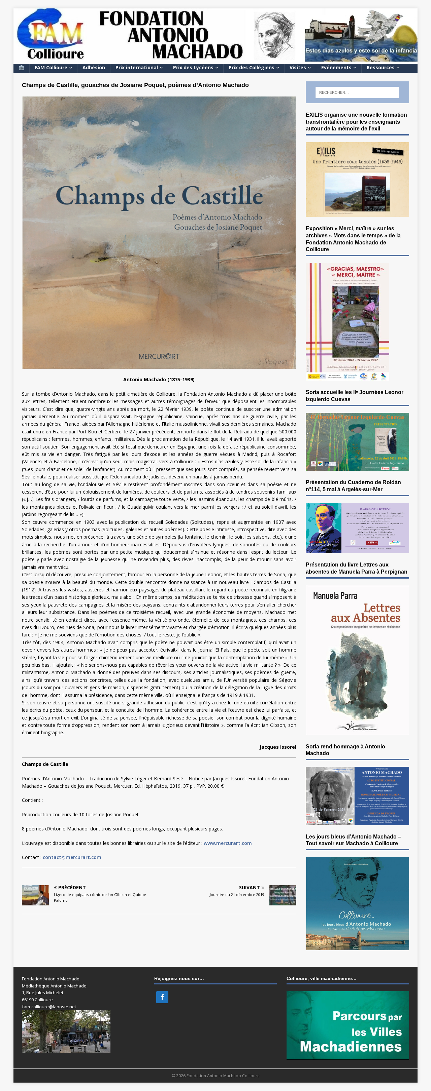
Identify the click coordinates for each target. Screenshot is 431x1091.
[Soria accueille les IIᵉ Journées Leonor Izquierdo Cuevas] (357, 467)
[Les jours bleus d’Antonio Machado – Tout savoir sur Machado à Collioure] (357, 946)
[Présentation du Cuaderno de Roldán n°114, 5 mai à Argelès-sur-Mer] (357, 549)
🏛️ (21, 67)
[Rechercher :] (357, 92)
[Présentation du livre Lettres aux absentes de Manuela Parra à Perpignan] (357, 731)
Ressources (381, 67)
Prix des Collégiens (251, 67)
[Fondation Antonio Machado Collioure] (215, 59)
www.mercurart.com (228, 843)
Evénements (336, 67)
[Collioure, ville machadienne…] (348, 1056)
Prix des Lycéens (193, 67)
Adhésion (93, 67)
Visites (298, 67)
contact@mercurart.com (72, 857)
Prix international (136, 67)
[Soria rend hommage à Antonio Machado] (357, 821)
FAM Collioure (51, 67)
